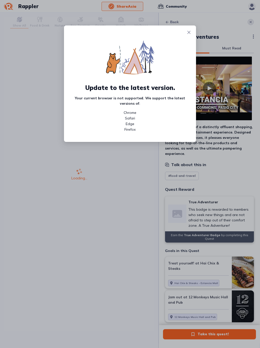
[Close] (189, 32)
